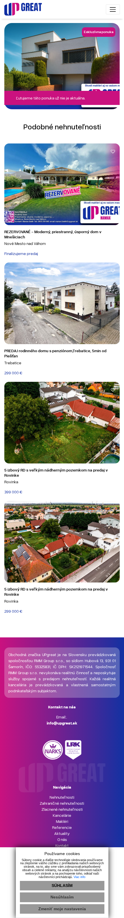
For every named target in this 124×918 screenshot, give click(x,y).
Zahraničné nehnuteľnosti (62, 803)
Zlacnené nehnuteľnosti (62, 809)
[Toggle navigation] (113, 9)
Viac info (79, 877)
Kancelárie (62, 815)
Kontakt (62, 845)
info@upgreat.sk (62, 722)
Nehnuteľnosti (62, 797)
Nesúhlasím (62, 897)
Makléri (62, 821)
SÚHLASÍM (62, 885)
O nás (62, 839)
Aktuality (62, 833)
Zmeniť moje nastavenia (62, 908)
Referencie (62, 827)
